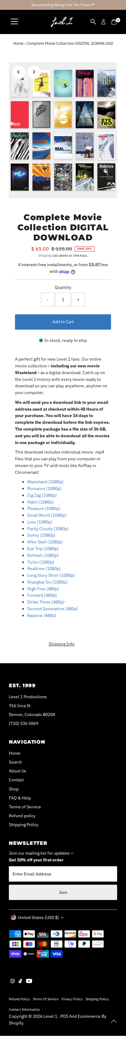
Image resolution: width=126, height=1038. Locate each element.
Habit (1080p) (40, 502)
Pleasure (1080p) (43, 508)
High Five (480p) (43, 589)
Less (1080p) (39, 522)
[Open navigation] (14, 21)
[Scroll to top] (114, 1021)
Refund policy (22, 815)
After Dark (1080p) (45, 542)
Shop (14, 789)
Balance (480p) (41, 615)
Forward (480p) (42, 595)
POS (64, 1016)
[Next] (34, 72)
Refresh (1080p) (43, 555)
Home (18, 43)
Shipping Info (62, 644)
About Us (17, 771)
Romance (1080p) (44, 488)
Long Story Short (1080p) (51, 575)
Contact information (24, 1009)
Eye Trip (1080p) (43, 548)
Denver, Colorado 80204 (32, 714)
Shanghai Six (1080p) (47, 582)
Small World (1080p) (46, 515)
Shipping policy (97, 999)
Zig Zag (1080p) (42, 495)
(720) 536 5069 (23, 723)
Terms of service (45, 999)
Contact (16, 780)
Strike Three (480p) (46, 602)
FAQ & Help (20, 798)
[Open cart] (114, 22)
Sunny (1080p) (41, 535)
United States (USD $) (38, 917)
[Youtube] (29, 981)
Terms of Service (25, 807)
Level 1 (50, 1016)
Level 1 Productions (28, 696)
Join (63, 892)
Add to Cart (63, 321)
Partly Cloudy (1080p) (48, 528)
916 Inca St (20, 705)
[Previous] (19, 72)
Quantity (63, 287)
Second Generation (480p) (52, 608)
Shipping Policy (23, 824)
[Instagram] (12, 981)
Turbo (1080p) (40, 562)
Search (15, 762)
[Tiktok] (20, 981)
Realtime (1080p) (44, 568)
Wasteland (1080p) (45, 482)
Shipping (44, 255)
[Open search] (93, 22)
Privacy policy (72, 999)
